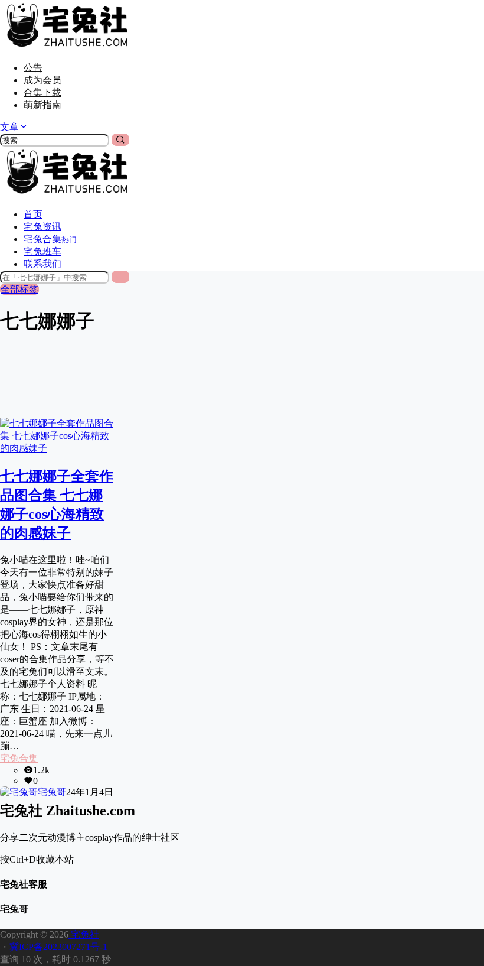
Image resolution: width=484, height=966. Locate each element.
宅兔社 (83, 934)
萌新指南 (42, 105)
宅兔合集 (19, 758)
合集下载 (42, 92)
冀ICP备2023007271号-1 (58, 947)
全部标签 (19, 289)
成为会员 (42, 80)
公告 (33, 68)
